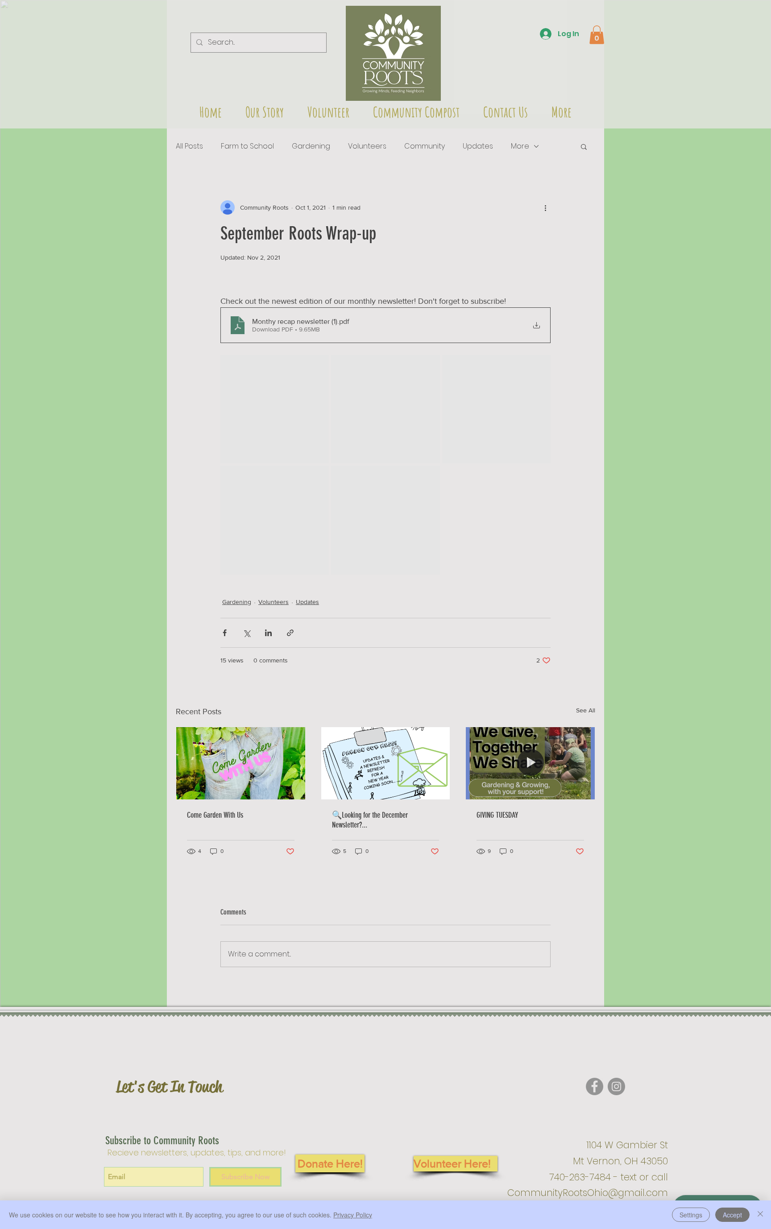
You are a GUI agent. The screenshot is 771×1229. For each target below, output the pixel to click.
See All (585, 710)
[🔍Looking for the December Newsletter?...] (385, 763)
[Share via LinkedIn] (268, 633)
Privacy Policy (352, 1214)
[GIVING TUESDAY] (530, 763)
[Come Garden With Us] (240, 763)
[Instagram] (616, 1086)
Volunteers (367, 146)
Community (424, 146)
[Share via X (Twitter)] (246, 633)
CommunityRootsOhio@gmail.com (587, 1192)
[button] (393, 53)
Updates (478, 146)
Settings (691, 1214)
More (520, 146)
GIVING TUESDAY (497, 815)
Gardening (311, 146)
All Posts (189, 146)
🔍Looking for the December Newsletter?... (370, 820)
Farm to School (247, 146)
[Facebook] (594, 1086)
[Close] (760, 1215)
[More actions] (545, 207)
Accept (732, 1214)
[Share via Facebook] (224, 633)
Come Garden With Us (215, 815)
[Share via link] (290, 633)
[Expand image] (274, 409)
